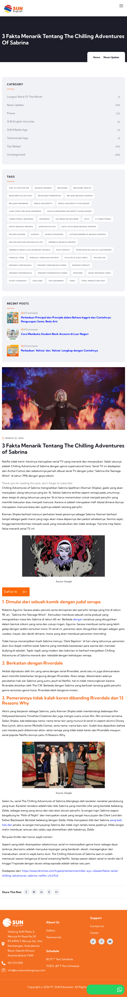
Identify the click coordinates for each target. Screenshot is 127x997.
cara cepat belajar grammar (25, 211)
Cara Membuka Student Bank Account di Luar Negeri (54, 334)
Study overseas (18, 281)
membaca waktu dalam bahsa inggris (29, 250)
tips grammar (56, 281)
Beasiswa (63, 188)
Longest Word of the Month (24, 96)
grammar (44, 219)
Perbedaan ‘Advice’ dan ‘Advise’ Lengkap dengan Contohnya (59, 350)
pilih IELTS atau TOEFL (76, 258)
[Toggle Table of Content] (22, 592)
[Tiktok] (93, 941)
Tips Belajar (14, 146)
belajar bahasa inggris (80, 196)
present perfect (81, 265)
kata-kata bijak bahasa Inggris (79, 227)
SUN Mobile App (17, 129)
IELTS (86, 219)
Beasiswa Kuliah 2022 (20, 196)
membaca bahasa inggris (62, 242)
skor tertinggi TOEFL (99, 273)
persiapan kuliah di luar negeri (94, 250)
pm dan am (99, 258)
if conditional (103, 219)
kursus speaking (54, 234)
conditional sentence (21, 219)
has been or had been (67, 219)
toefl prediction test (93, 281)
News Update (111, 57)
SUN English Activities (20, 121)
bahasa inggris (43, 188)
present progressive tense (52, 273)
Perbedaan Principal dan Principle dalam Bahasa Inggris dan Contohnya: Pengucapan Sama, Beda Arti (66, 319)
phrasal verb (16, 258)
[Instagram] (102, 941)
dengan (78, 619)
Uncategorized (16, 154)
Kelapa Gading (17, 234)
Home (96, 57)
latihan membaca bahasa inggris (87, 234)
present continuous (20, 265)
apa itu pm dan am (19, 188)
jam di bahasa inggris (21, 227)
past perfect (63, 250)
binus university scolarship (74, 203)
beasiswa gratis (82, 188)
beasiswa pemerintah (49, 196)
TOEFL (72, 281)
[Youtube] (110, 941)
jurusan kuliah (47, 227)
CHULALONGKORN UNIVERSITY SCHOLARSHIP (69, 211)
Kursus (35, 234)
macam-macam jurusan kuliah (26, 242)
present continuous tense (51, 265)
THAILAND (37, 281)
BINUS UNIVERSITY (43, 203)
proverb (78, 273)
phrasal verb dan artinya (44, 258)
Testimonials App (17, 138)
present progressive (20, 273)
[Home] (14, 923)
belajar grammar (18, 203)
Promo (11, 113)
